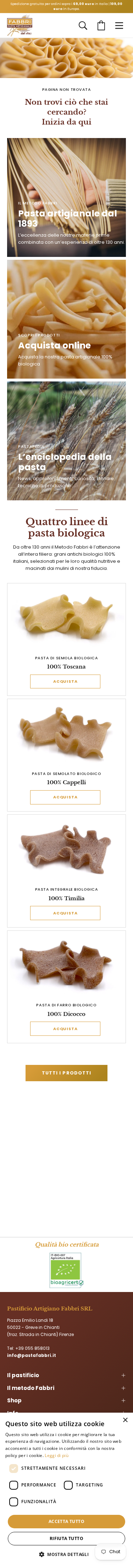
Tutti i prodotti (66, 1073)
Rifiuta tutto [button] (66, 1538)
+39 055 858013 (32, 1348)
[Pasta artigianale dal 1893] (19, 25)
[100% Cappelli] (66, 734)
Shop (14, 1400)
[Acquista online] (66, 319)
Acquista (65, 681)
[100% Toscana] (66, 618)
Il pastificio (23, 1375)
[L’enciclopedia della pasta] (66, 440)
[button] (83, 25)
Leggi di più (56, 1455)
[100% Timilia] (66, 849)
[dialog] (66, 1490)
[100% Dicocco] (66, 965)
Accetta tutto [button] (66, 1521)
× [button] (125, 1420)
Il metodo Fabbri (30, 1388)
